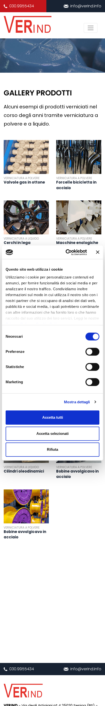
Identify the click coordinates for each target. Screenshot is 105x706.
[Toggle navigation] (90, 28)
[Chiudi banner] (97, 252)
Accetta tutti (52, 417)
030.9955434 (21, 6)
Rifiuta (52, 449)
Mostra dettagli (77, 402)
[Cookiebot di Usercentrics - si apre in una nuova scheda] (66, 252)
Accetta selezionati (52, 433)
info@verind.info (85, 6)
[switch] (92, 352)
